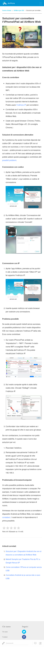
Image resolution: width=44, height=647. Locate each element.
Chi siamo (5, 632)
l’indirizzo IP (21, 105)
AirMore (11, 3)
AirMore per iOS (19, 10)
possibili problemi (9, 160)
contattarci (6, 517)
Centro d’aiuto (6, 10)
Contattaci (5, 637)
